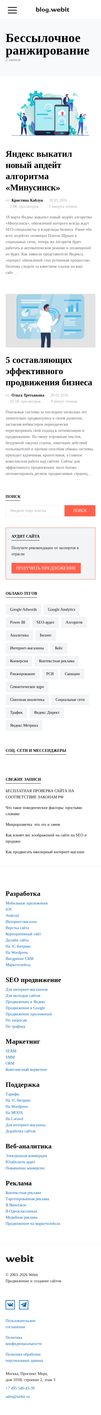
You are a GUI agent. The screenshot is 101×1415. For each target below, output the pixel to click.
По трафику (16, 1026)
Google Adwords (23, 609)
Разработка (23, 893)
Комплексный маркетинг (27, 1069)
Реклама (19, 1183)
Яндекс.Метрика (24, 725)
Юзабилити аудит (20, 1162)
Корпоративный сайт (23, 934)
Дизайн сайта (17, 940)
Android (12, 915)
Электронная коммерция (26, 1156)
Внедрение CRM (19, 959)
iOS (9, 909)
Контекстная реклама (56, 661)
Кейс (59, 648)
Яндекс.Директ (46, 712)
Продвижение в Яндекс (25, 1002)
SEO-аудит (45, 622)
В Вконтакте (16, 1205)
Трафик (16, 712)
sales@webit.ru (18, 1397)
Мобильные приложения (26, 903)
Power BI (17, 622)
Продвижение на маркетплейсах (33, 1223)
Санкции (72, 674)
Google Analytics (61, 609)
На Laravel (14, 1119)
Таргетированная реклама (27, 1199)
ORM (10, 1063)
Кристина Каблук (27, 200)
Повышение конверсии (25, 1168)
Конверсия (19, 661)
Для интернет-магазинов (27, 989)
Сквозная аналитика (27, 700)
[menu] (12, 10)
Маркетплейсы (18, 965)
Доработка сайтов (21, 1131)
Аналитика (19, 635)
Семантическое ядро (27, 687)
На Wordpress (17, 952)
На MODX (14, 1113)
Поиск (80, 511)
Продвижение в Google (25, 1008)
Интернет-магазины (27, 648)
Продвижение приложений (29, 1014)
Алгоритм (74, 622)
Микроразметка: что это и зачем (33, 824)
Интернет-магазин (21, 922)
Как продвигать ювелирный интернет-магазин (45, 852)
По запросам (16, 1020)
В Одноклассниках (21, 1211)
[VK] (12, 762)
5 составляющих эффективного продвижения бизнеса (49, 371)
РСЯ (50, 674)
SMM (10, 1057)
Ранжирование (22, 674)
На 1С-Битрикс (18, 946)
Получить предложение (46, 568)
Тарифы (12, 1094)
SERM (11, 1051)
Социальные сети (70, 700)
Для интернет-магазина (25, 1125)
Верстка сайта (17, 928)
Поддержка (23, 1084)
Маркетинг (23, 1041)
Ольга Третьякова (28, 395)
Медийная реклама (21, 1217)
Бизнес (46, 635)
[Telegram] (25, 762)
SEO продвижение (33, 979)
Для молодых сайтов (23, 996)
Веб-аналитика (29, 1146)
